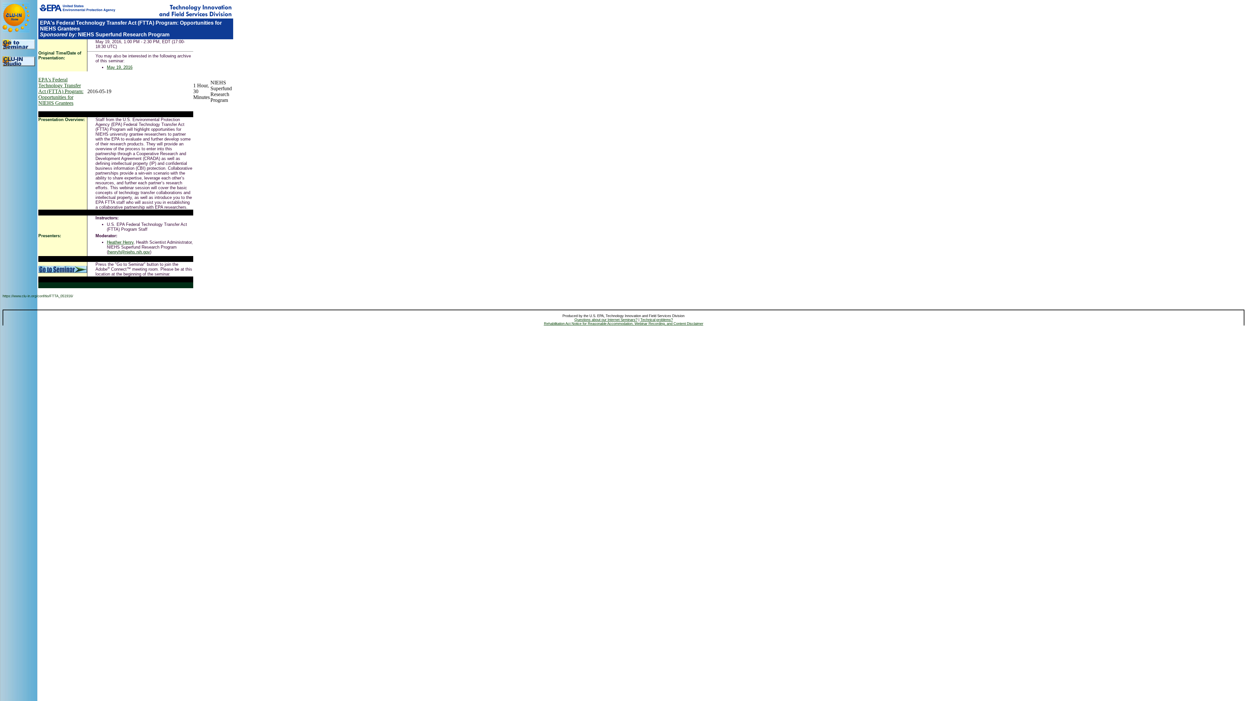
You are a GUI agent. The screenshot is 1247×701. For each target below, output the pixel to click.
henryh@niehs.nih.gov (129, 252)
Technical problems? (656, 320)
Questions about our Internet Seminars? (605, 320)
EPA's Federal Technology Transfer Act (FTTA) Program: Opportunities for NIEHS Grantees (60, 91)
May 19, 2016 (119, 67)
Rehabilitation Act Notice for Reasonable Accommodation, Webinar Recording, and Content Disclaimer (623, 324)
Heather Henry (120, 242)
